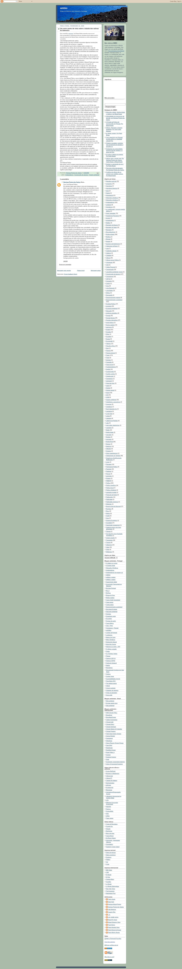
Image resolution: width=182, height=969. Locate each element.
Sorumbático (109, 844)
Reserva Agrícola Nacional (113, 506)
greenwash (109, 381)
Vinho (107, 549)
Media (107, 430)
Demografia (109, 295)
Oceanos (108, 451)
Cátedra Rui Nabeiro (111, 780)
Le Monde (108, 884)
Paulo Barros (111, 925)
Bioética (108, 237)
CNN (107, 872)
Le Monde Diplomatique (112, 886)
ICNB (107, 397)
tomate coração (110, 538)
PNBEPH (108, 481)
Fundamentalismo (111, 367)
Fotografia (109, 362)
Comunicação (110, 269)
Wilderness (109, 552)
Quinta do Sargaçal (111, 663)
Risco (107, 511)
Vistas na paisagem (111, 692)
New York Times (110, 889)
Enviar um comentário (65, 264)
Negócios (108, 446)
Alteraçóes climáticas (112, 197)
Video (107, 547)
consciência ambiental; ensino (114, 272)
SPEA (107, 816)
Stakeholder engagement (113, 525)
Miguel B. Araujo (112, 919)
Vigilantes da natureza (112, 690)
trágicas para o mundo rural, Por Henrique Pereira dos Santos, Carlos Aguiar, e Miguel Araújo (115, 160)
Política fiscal (110, 488)
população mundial (111, 492)
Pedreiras (108, 471)
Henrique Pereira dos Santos (71, 182)
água (107, 190)
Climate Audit (109, 722)
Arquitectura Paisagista (112, 216)
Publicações (109, 497)
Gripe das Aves (110, 383)
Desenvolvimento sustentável (114, 300)
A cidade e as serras (111, 563)
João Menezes (112, 909)
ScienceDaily (109, 811)
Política (108, 483)
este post (71, 33)
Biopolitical (109, 715)
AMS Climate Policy (111, 712)
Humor (108, 392)
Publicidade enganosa (112, 502)
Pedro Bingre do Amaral (114, 930)
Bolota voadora (110, 597)
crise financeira (110, 288)
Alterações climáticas (112, 200)
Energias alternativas (112, 320)
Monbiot (108, 437)
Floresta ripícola (110, 353)
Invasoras (108, 404)
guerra (107, 385)
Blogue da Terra (110, 595)
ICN (107, 395)
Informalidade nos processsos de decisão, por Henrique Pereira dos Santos (115, 118)
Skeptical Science (111, 757)
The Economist (110, 891)
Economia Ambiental (111, 308)
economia (108, 306)
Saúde (108, 515)
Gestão (108, 369)
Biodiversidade (110, 234)
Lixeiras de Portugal (111, 632)
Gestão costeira (110, 374)
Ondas (108, 651)
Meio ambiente (110, 701)
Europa (108, 339)
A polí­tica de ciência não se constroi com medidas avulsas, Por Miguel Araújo (114, 174)
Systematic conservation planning (115, 762)
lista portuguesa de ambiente (116, 51)
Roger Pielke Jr (110, 752)
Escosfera (109, 618)
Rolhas (108, 513)
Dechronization (110, 783)
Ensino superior (110, 325)
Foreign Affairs (110, 879)
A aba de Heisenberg (111, 824)
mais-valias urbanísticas (112, 425)
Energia (108, 315)
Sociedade (109, 522)
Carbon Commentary (111, 719)
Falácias (108, 343)
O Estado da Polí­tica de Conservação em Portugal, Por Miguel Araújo (114, 123)
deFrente (108, 785)
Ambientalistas (110, 570)
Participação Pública (111, 466)
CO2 (107, 265)
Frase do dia (109, 364)
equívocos (109, 327)
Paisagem (109, 464)
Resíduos (108, 509)
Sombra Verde (110, 676)
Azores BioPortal (110, 771)
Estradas (108, 332)
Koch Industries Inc (111, 409)
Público (108, 859)
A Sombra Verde (110, 565)
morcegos (108, 439)
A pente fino (109, 826)
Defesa (108, 293)
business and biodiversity (113, 244)
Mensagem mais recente (64, 270)
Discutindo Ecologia (111, 609)
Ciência (108, 258)
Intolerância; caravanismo (113, 402)
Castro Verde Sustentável (113, 600)
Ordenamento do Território (113, 455)
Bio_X (107, 590)
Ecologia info (109, 787)
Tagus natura (109, 818)
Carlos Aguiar (111, 899)
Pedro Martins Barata (114, 932)
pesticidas (109, 476)
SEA (107, 813)
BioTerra (108, 593)
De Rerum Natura (111, 838)
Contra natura (109, 604)
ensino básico (110, 322)
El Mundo (108, 874)
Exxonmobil (109, 341)
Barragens (109, 230)
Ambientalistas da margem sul (114, 572)
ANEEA (108, 575)
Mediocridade (109, 432)
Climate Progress (111, 731)
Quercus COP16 (110, 660)
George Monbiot (110, 736)
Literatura (108, 418)
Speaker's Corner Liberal (112, 847)
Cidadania (108, 255)
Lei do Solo (109, 413)
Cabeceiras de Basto (112, 246)
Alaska (108, 193)
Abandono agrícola (111, 181)
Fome (107, 357)
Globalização (109, 376)
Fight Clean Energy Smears (113, 733)
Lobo (107, 423)
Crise (107, 286)
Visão (107, 864)
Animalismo (109, 207)
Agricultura (109, 186)
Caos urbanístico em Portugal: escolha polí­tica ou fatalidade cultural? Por (114, 139)
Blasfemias (109, 831)
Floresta (108, 350)
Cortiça (108, 283)
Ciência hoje (109, 776)
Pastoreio (108, 469)
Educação (109, 311)
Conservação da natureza (81, 175)
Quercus (108, 809)
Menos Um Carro (110, 637)
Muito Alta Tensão (111, 644)
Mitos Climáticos (110, 639)
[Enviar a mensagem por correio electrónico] (97, 173)
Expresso (108, 857)
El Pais (108, 877)
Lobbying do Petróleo (112, 420)
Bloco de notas (110, 833)
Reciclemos (109, 667)
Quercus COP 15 (110, 658)
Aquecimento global (111, 582)
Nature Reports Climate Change (114, 743)
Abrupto (108, 829)
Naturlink (108, 806)
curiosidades (109, 290)
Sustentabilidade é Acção (113, 679)
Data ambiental (110, 705)
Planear (108, 656)
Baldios (108, 223)
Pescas (108, 474)
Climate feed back (111, 726)
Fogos (107, 355)
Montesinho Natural (111, 642)
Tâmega (108, 531)
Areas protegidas (110, 213)
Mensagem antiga (96, 270)
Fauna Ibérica (110, 623)
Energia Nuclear (110, 318)
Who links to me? (109, 957)
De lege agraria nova (111, 703)
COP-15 (108, 279)
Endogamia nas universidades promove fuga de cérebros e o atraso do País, (114, 150)
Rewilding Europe (111, 750)
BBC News (109, 870)
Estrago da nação (111, 621)
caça (107, 248)
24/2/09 (65, 261)
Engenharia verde (111, 616)
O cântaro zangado (111, 649)
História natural (110, 390)
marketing (108, 427)
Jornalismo (109, 406)
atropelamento (110, 220)
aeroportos (109, 183)
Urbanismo (109, 545)
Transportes (109, 540)
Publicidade (109, 499)
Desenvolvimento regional (113, 297)
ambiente (108, 205)
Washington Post (110, 893)
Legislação (109, 411)
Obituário (108, 448)
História (108, 388)
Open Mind (109, 745)
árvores (108, 218)
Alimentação (109, 195)
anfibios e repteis (110, 577)
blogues (108, 241)
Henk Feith (111, 902)
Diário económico (111, 855)
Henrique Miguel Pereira (114, 904)
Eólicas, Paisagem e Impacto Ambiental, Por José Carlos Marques (114, 129)
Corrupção (109, 281)
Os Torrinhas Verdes (111, 653)
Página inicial (80, 270)
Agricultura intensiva (111, 188)
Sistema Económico (111, 520)
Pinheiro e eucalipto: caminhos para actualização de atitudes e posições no (114, 145)
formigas (108, 360)
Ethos (107, 334)
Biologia (108, 239)
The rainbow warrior (111, 683)
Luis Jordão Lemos (113, 917)
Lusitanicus (109, 635)
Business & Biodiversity (112, 773)
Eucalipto (108, 336)
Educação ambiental (111, 611)
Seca (107, 518)
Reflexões (109, 504)
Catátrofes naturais (111, 251)
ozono (107, 462)
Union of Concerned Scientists (114, 764)
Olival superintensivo (112, 453)
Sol (107, 862)
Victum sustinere (110, 688)
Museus (108, 444)
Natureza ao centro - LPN (113, 646)
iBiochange (109, 790)
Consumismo (109, 276)
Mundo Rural (109, 441)
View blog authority (110, 942)
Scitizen (108, 755)
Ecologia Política (110, 304)
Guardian (108, 881)
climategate (109, 262)
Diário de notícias (111, 852)
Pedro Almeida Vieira (113, 927)
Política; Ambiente (111, 490)
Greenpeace (109, 378)
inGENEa (108, 630)
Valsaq (108, 685)
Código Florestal (110, 267)
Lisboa (108, 416)
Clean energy (109, 602)
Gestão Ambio (110, 371)
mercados (108, 434)
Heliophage (109, 741)
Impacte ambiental (94, 175)
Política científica (111, 485)
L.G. (109, 914)
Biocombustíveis (110, 232)
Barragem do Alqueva (112, 225)
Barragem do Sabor (111, 227)
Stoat (107, 759)
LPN (107, 800)
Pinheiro (108, 478)
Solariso (108, 674)
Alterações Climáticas (112, 568)
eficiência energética (111, 313)
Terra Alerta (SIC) (111, 681)
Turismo (108, 542)
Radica (108, 665)
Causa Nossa (109, 836)
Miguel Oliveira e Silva (114, 922)
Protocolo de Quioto (111, 495)
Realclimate (109, 748)
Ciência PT (109, 778)
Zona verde (109, 695)
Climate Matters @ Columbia (114, 729)
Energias (108, 614)
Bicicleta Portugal (111, 588)
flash (107, 348)
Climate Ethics (110, 724)
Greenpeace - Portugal (112, 628)
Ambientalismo (69, 175)
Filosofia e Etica (110, 346)
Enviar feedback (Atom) (70, 274)
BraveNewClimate (111, 717)
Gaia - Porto (109, 625)
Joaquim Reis (111, 912)
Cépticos (108, 253)
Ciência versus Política (112, 260)
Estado (108, 329)
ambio (63, 8)
